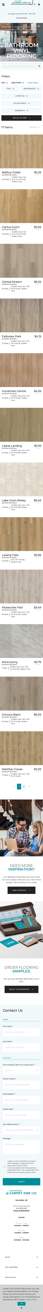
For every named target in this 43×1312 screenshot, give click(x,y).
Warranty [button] (20, 111)
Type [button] (8, 89)
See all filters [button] (20, 118)
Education (10, 1277)
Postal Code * (8, 1109)
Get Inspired (11, 1267)
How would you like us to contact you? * (19, 1065)
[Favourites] (34, 4)
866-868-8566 (21, 18)
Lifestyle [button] (20, 96)
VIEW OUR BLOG (19, 890)
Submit (21, 1182)
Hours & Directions (21, 1211)
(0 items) (39, 4)
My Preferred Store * (11, 1124)
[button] (30, 4)
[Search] (39, 66)
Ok (21, 1304)
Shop (7, 1257)
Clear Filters (32, 83)
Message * (7, 1138)
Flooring (18, 27)
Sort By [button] (32, 127)
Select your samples (19, 989)
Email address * (9, 1094)
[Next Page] (29, 786)
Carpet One (6, 27)
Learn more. (31, 1300)
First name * (7, 1026)
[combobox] (19, 66)
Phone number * (9, 1079)
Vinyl (27, 27)
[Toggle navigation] (3, 4)
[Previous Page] (14, 786)
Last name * (7, 1041)
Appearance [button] (30, 89)
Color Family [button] (19, 103)
